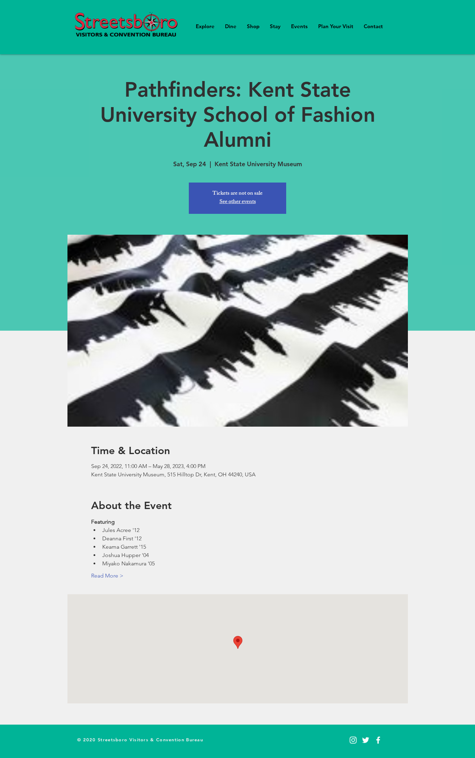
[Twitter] (365, 740)
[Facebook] (378, 740)
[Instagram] (353, 740)
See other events (237, 202)
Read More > (107, 575)
